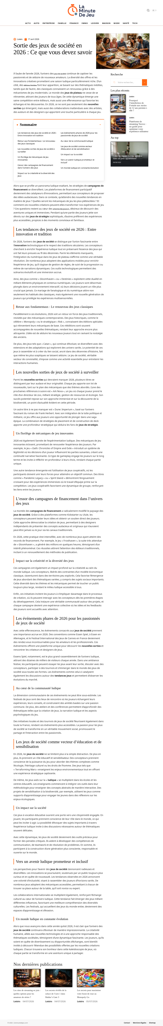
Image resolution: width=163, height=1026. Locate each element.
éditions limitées (30, 85)
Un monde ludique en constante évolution (80, 168)
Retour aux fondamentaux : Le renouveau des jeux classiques (36, 142)
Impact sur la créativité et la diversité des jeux (36, 174)
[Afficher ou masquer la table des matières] (69, 124)
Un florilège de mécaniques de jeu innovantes (33, 158)
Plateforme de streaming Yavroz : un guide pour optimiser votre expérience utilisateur (138, 126)
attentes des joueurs (61, 209)
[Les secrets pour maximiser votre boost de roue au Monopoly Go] (90, 978)
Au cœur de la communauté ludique (77, 141)
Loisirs (16, 1001)
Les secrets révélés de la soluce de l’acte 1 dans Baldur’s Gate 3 (55, 993)
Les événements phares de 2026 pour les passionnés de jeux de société (79, 134)
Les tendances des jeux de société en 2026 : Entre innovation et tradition (37, 134)
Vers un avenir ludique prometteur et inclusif (77, 161)
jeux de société (60, 74)
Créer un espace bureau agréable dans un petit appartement (127, 157)
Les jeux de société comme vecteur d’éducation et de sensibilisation (76, 147)
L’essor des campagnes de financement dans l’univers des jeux (35, 166)
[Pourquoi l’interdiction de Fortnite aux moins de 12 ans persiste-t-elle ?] (118, 104)
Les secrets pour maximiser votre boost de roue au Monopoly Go (89, 993)
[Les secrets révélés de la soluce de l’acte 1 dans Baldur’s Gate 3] (58, 978)
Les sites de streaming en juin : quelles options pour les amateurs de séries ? (26, 993)
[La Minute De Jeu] (81, 10)
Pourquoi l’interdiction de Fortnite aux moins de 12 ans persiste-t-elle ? (138, 105)
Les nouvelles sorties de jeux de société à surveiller (36, 150)
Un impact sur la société (71, 154)
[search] (148, 10)
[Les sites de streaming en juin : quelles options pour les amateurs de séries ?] (27, 978)
